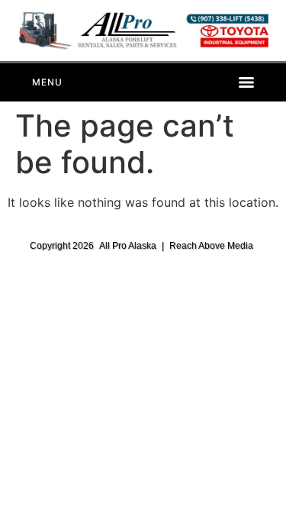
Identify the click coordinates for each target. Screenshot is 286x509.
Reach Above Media (211, 245)
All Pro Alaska (127, 245)
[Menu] (142, 82)
